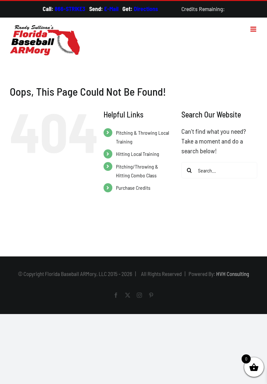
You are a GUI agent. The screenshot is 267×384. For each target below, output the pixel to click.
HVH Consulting (232, 273)
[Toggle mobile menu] (253, 29)
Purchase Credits (133, 188)
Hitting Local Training (137, 154)
